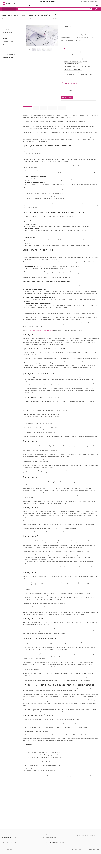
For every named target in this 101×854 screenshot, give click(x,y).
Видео (43, 108)
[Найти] (90, 9)
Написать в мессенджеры (48, 1)
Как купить (53, 108)
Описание (27, 108)
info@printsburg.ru (51, 837)
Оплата (62, 108)
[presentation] (29, 49)
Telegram (7, 842)
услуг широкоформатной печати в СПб (41, 330)
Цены (35, 108)
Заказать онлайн (67, 97)
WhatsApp (15, 842)
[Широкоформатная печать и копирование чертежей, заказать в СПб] (42, 35)
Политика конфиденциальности (87, 835)
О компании (6, 834)
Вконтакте (3, 842)
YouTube (11, 842)
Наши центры (18, 834)
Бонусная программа (9, 837)
